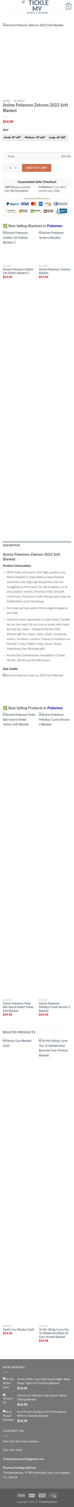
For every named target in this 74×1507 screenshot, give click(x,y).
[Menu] (5, 6)
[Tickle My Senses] (37, 6)
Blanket (19, 101)
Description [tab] (11, 545)
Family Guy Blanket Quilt (18, 1329)
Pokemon (54, 226)
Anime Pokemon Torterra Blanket (54, 271)
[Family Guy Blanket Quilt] (19, 1181)
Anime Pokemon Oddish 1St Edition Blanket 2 (18, 271)
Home (6, 101)
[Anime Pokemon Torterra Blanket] (55, 247)
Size (6, 130)
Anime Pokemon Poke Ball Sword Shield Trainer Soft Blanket (18, 1007)
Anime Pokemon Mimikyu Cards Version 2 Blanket (54, 1007)
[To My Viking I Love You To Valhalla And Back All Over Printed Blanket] (55, 1181)
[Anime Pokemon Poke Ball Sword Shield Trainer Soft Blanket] (19, 854)
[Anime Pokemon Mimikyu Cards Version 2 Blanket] (55, 854)
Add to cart (36, 167)
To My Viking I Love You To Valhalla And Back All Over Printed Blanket (54, 1333)
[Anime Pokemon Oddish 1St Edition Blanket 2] (19, 247)
